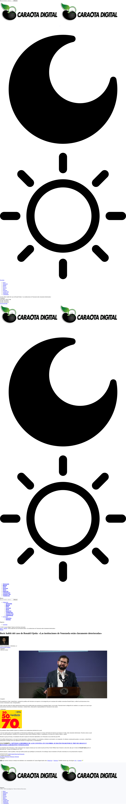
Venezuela (22, 754)
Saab (18, 754)
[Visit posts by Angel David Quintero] (4, 644)
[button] (3, 303)
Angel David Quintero (5, 647)
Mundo (5, 628)
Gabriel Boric (14, 754)
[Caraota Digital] (60, 328)
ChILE (9, 754)
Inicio (1, 628)
